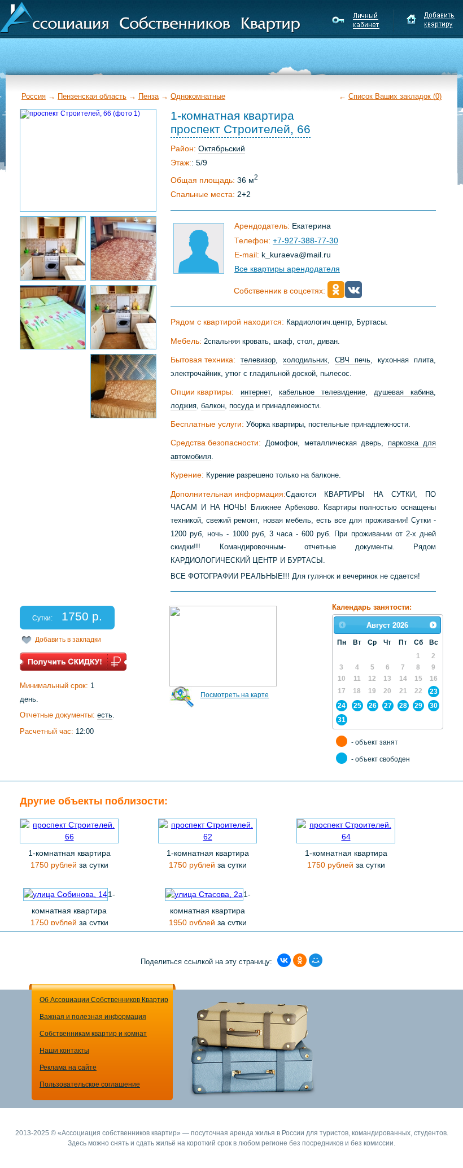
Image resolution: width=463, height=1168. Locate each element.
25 (357, 705)
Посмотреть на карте (234, 695)
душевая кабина (404, 392)
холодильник (305, 360)
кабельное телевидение (322, 392)
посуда (241, 405)
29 (418, 705)
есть (104, 715)
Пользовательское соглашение (90, 1084)
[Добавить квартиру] (430, 20)
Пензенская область (92, 96)
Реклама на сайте (68, 1067)
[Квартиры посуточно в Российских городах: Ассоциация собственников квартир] (150, 16)
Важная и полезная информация (93, 1017)
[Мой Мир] (315, 960)
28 (403, 705)
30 (434, 705)
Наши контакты (64, 1051)
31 (342, 719)
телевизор (258, 360)
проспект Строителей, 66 (241, 129)
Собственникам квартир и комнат (93, 1034)
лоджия (183, 405)
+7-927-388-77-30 (305, 240)
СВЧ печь (352, 360)
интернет (255, 392)
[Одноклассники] (300, 960)
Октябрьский (221, 148)
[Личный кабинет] (357, 20)
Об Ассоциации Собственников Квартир (104, 1000)
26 (373, 705)
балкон (213, 405)
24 (342, 705)
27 (388, 705)
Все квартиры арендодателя (287, 268)
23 (434, 691)
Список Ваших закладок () (395, 96)
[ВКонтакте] (284, 960)
